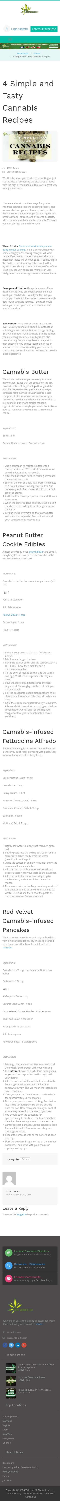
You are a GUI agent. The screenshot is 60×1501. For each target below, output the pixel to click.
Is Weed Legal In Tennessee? (34, 1389)
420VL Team (13, 1191)
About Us (49, 1493)
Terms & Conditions (33, 1493)
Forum (5, 1476)
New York (7, 1434)
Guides (37, 53)
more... (40, 1324)
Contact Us (30, 1496)
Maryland (7, 1421)
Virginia (6, 1425)
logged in (22, 1214)
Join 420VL (7, 1480)
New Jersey (8, 1438)
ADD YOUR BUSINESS (44, 29)
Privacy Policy (14, 1493)
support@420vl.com (17, 1338)
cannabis (7, 947)
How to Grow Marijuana (31, 1377)
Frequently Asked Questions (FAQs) (20, 1467)
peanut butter (36, 551)
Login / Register (19, 28)
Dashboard (8, 1463)
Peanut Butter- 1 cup (13, 614)
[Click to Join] (30, 46)
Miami (5, 1429)
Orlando (6, 1442)
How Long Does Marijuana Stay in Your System (36, 1366)
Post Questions (10, 1471)
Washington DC (10, 1416)
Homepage (22, 53)
